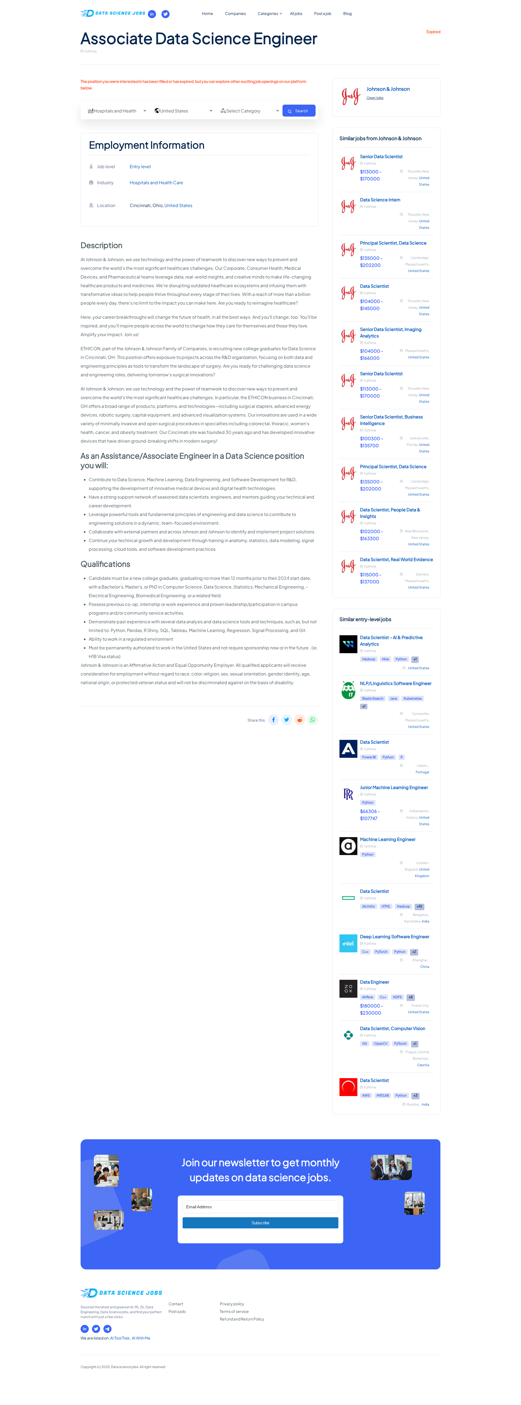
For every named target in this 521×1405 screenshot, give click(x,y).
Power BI (369, 757)
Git (364, 1043)
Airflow (367, 997)
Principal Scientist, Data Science (393, 243)
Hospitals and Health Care (156, 182)
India (425, 921)
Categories (268, 13)
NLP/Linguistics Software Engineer (395, 683)
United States (178, 205)
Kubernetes (413, 698)
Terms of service (234, 1311)
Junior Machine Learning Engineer (394, 787)
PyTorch (381, 952)
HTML (386, 906)
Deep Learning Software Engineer (394, 936)
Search (301, 110)
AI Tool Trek (120, 1337)
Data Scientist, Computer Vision (392, 1028)
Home (207, 13)
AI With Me (141, 1337)
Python (401, 659)
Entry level (140, 166)
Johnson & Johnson (388, 89)
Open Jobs (375, 98)
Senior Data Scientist (381, 156)
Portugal (422, 772)
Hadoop (368, 659)
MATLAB (383, 1095)
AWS (366, 1095)
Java (393, 698)
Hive (385, 659)
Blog (347, 13)
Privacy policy (232, 1303)
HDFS (397, 997)
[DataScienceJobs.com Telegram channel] (107, 1329)
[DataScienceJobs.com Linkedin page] (152, 14)
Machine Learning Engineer (387, 839)
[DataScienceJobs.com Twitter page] (165, 14)
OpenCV (380, 1043)
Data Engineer (374, 982)
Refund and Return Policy (242, 1318)
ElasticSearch (372, 698)
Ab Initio (368, 906)
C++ (365, 952)
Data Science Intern (380, 199)
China (424, 967)
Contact (176, 1303)
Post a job (322, 13)
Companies (235, 13)
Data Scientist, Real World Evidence (396, 559)
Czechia (423, 1065)
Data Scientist (374, 286)
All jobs (296, 13)
